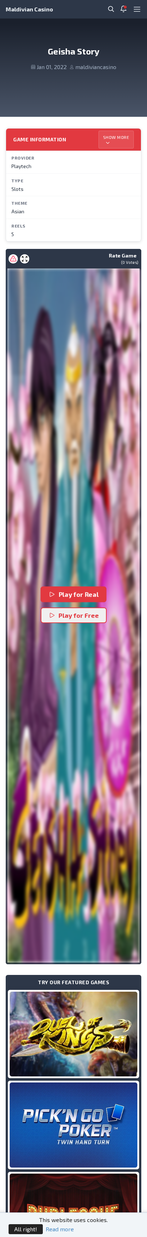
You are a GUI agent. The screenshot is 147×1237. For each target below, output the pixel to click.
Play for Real (79, 594)
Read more (60, 1229)
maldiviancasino (95, 66)
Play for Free (79, 615)
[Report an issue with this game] (13, 258)
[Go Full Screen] (24, 258)
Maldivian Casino (29, 9)
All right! (25, 1229)
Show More (116, 137)
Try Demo (73, 1033)
